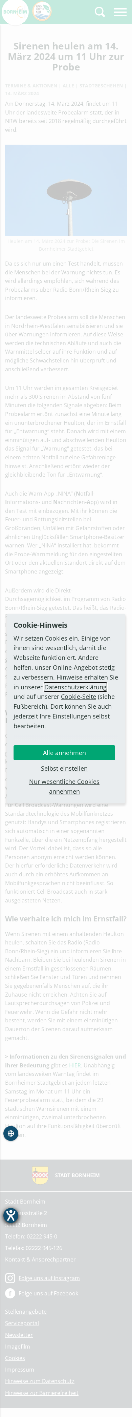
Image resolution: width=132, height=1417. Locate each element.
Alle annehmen (64, 753)
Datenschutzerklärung (75, 687)
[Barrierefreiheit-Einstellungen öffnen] (10, 1215)
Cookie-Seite (78, 696)
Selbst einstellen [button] (64, 768)
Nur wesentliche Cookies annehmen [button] (64, 786)
